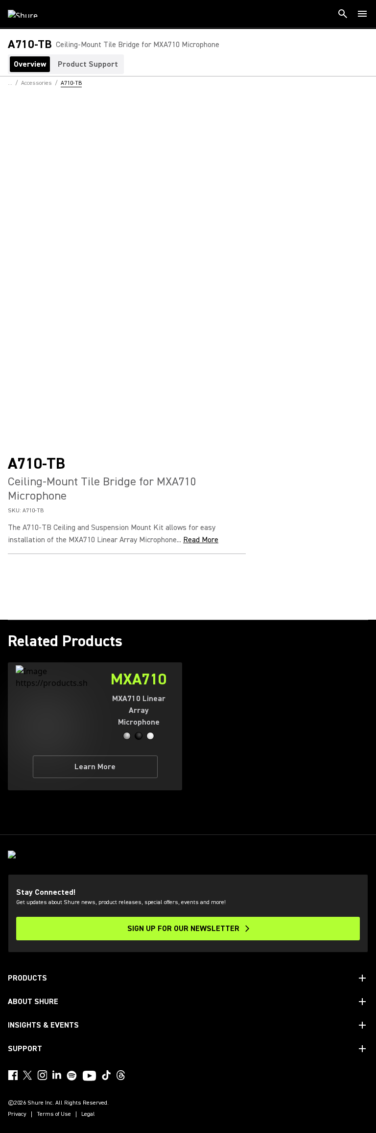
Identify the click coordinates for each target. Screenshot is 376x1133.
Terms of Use (54, 1114)
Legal (88, 1114)
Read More (200, 540)
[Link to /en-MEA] (29, 14)
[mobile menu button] (362, 14)
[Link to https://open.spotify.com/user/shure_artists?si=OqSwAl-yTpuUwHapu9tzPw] (72, 1075)
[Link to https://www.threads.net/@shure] (121, 1075)
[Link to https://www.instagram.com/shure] (42, 1075)
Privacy (17, 1114)
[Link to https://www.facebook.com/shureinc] (13, 1075)
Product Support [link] (88, 64)
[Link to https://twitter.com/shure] (27, 1075)
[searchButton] (343, 14)
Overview (30, 64)
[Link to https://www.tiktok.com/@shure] (106, 1075)
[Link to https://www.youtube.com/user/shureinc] (89, 1076)
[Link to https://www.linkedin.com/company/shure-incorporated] (57, 1075)
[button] (127, 736)
